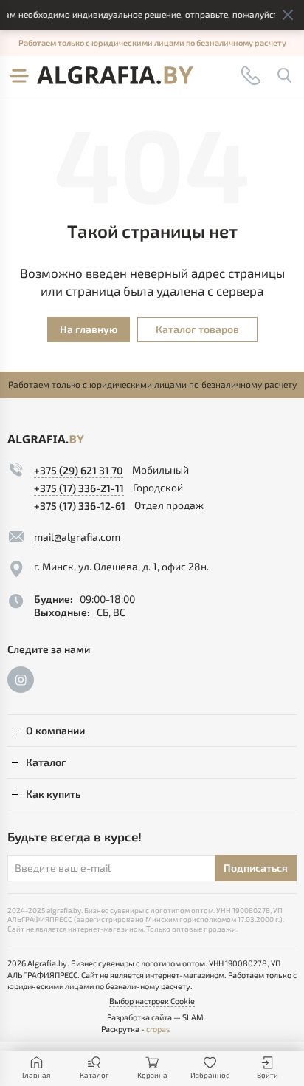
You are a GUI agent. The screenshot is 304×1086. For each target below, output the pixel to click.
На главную (88, 329)
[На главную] (115, 75)
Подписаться (256, 867)
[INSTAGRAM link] (20, 679)
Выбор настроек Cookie (152, 1000)
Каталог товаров (197, 329)
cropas (158, 1029)
